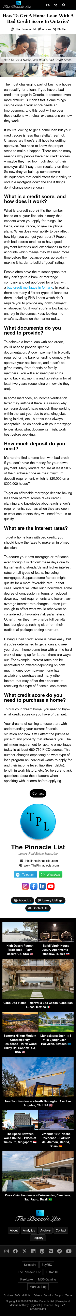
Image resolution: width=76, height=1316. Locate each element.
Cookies (8, 1295)
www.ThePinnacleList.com (41, 865)
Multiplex (27, 1295)
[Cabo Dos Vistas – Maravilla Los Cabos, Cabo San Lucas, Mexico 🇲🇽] (38, 998)
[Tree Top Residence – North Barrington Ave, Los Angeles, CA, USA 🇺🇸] (38, 1096)
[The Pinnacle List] (38, 1216)
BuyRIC (47, 1264)
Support (59, 1295)
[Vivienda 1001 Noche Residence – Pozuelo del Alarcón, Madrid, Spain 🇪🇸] (56, 1129)
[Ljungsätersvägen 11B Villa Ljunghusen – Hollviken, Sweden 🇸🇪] (56, 1030)
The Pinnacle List (25, 29)
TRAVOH (52, 1272)
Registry (38, 1237)
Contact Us (40, 908)
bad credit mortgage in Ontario (30, 287)
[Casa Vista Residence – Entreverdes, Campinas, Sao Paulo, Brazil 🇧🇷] (38, 1190)
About (14, 1230)
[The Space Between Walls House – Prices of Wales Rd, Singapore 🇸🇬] (20, 1129)
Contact (61, 1230)
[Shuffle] (55, 5)
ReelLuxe (26, 1279)
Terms (68, 1295)
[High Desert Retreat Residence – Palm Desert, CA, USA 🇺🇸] (20, 940)
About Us (25, 900)
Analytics (29, 1230)
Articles (46, 29)
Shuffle (61, 29)
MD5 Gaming (47, 1279)
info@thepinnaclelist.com (41, 860)
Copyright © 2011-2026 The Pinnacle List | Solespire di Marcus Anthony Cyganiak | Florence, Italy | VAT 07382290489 (38, 1305)
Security (48, 1295)
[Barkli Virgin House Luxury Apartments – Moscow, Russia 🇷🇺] (56, 940)
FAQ (17, 1295)
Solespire (30, 1264)
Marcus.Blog (38, 1286)
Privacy (38, 1295)
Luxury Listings (52, 900)
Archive (45, 1230)
